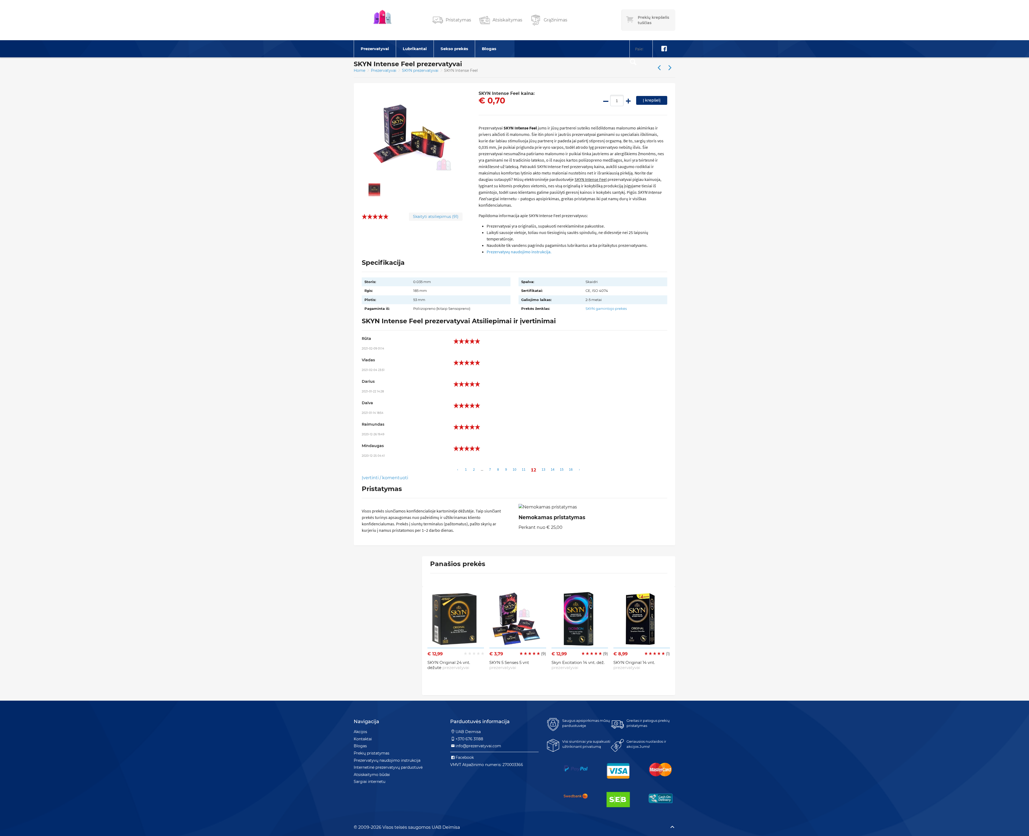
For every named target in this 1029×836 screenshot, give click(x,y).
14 (552, 469)
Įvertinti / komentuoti (385, 477)
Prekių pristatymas (371, 753)
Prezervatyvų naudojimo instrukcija (387, 760)
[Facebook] (664, 48)
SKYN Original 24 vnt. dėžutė (448, 665)
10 (514, 469)
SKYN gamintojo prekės (606, 308)
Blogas (489, 48)
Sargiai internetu (369, 781)
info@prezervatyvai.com (478, 746)
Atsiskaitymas (507, 20)
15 (562, 469)
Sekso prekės (454, 48)
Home (359, 70)
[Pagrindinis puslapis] (382, 20)
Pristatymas (458, 20)
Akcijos (360, 731)
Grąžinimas (555, 20)
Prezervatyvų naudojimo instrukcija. (519, 251)
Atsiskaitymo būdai (372, 774)
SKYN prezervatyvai (420, 70)
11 (523, 469)
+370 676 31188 (469, 739)
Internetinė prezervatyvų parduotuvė (388, 767)
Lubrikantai (415, 48)
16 (571, 469)
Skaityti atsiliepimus (435, 216)
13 (543, 469)
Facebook (465, 757)
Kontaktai (363, 739)
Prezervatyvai (375, 48)
